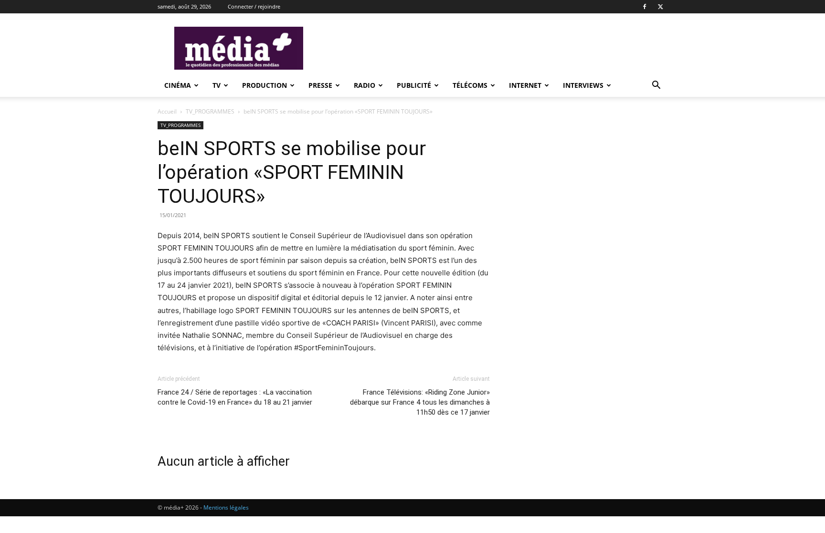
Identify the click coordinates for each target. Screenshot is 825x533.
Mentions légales (226, 507)
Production (264, 85)
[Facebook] (644, 6)
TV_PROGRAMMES (210, 111)
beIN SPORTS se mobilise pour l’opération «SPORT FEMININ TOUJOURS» (292, 172)
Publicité (414, 85)
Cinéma (177, 85)
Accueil (167, 111)
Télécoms (470, 85)
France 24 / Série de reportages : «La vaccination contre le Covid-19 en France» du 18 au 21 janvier (235, 397)
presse (320, 85)
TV (216, 85)
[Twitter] (660, 6)
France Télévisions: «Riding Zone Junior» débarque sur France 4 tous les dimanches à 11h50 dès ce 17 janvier (420, 402)
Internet (525, 85)
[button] (656, 86)
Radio (364, 85)
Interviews (583, 85)
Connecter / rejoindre (254, 6)
